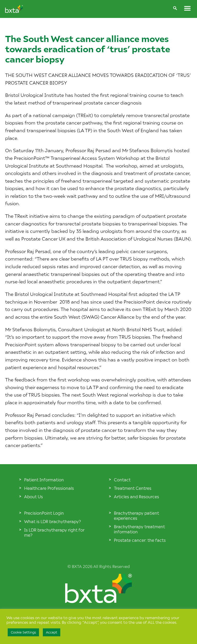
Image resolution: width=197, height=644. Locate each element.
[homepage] (98, 601)
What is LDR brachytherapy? (52, 521)
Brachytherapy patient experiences (136, 515)
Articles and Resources (136, 496)
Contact (122, 479)
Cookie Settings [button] (23, 632)
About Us (33, 496)
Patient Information (44, 479)
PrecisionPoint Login (44, 512)
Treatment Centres (132, 488)
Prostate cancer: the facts (140, 540)
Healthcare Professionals (49, 488)
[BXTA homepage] (14, 11)
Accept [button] (51, 632)
